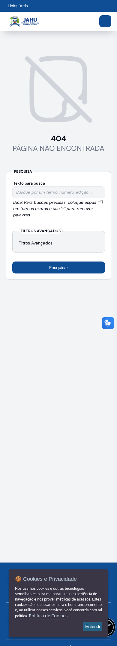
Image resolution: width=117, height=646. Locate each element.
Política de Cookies (48, 615)
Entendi (92, 626)
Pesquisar (58, 267)
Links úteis (18, 5)
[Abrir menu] (105, 21)
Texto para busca (29, 183)
